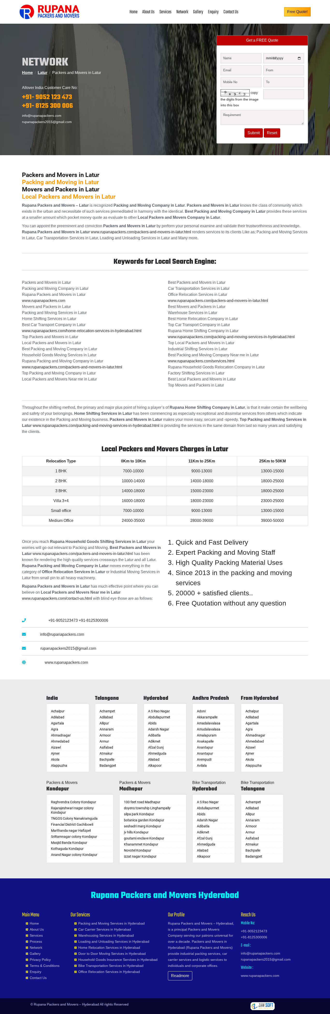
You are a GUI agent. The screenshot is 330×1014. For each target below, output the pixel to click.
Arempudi (204, 759)
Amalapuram (206, 735)
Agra (54, 729)
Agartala (57, 723)
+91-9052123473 (63, 620)
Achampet (107, 711)
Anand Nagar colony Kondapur (74, 855)
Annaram (107, 729)
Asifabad (106, 747)
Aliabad (153, 759)
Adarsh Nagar (158, 729)
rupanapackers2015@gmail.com (47, 122)
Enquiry (213, 12)
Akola (55, 759)
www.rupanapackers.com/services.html (201, 361)
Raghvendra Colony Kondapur (73, 802)
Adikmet (154, 741)
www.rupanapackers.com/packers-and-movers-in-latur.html (141, 232)
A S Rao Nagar (159, 711)
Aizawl (56, 747)
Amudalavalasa (208, 729)
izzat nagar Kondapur (140, 856)
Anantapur (205, 747)
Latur (42, 73)
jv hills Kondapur (136, 832)
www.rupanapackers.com (43, 301)
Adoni (201, 711)
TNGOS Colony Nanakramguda (74, 818)
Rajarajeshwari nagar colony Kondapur (72, 810)
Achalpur (58, 711)
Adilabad (57, 717)
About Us (148, 12)
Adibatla (154, 735)
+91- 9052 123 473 (47, 97)
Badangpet (108, 765)
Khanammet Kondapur (141, 844)
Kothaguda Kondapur (67, 849)
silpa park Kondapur (139, 814)
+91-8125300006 (93, 620)
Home (133, 12)
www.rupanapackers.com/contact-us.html (57, 598)
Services (165, 12)
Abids (152, 723)
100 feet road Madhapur (142, 802)
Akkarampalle (207, 717)
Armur (104, 741)
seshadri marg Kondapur (142, 826)
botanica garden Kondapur (144, 820)
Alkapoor (155, 765)
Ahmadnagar (61, 735)
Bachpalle (107, 759)
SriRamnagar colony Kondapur (74, 837)
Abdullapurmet (159, 717)
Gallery (198, 12)
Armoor (105, 735)
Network (182, 12)
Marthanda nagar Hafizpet (71, 830)
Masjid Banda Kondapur (69, 843)
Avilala (202, 765)
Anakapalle (205, 741)
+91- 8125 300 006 (47, 106)
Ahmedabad (60, 741)
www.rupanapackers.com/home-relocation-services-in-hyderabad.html (82, 331)
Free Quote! (297, 12)
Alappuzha (59, 765)
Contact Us (230, 12)
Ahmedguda (157, 753)
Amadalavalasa (208, 723)
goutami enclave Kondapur (144, 838)
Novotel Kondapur (137, 850)
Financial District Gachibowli (72, 824)
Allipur (104, 723)
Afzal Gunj (156, 747)
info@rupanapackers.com (41, 115)
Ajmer (55, 753)
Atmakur (106, 753)
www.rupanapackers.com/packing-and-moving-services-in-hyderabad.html (231, 337)
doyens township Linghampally (147, 808)
